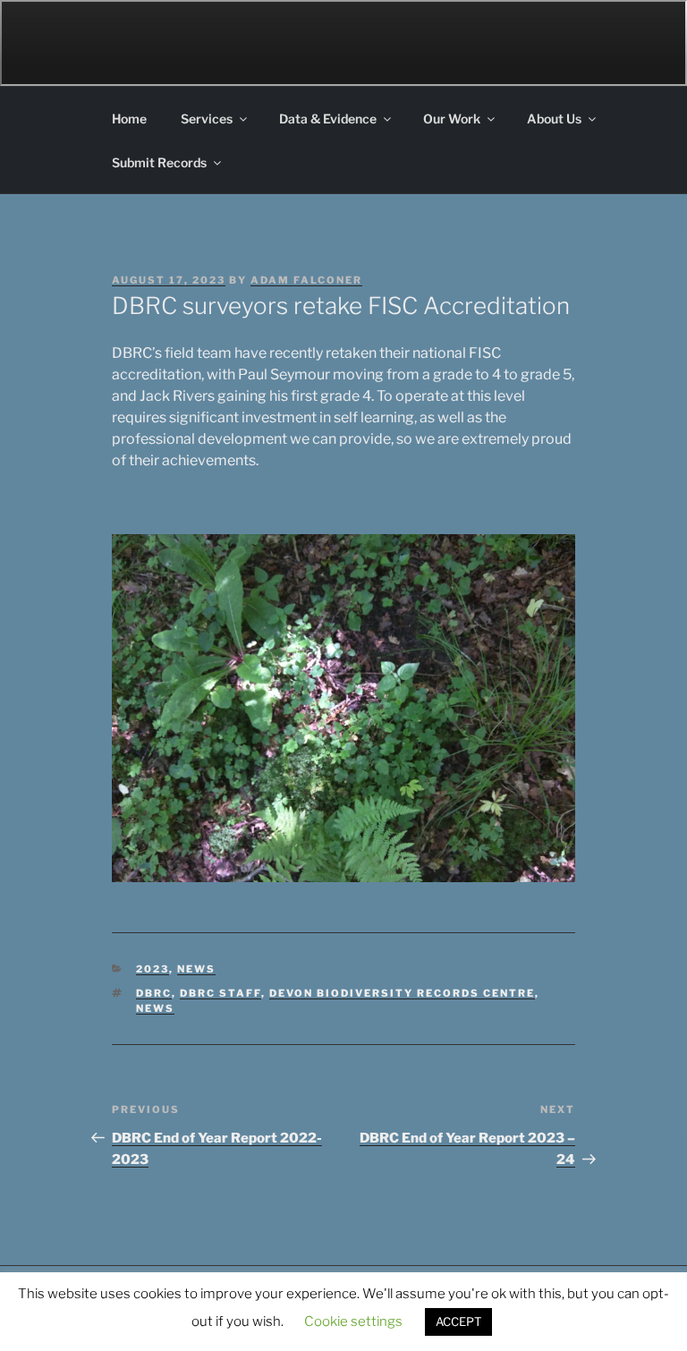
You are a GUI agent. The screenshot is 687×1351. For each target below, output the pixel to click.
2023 (152, 969)
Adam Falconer (306, 280)
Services (207, 118)
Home (129, 118)
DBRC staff (220, 993)
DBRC (154, 993)
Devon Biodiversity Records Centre (402, 993)
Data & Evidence (328, 118)
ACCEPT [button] (458, 1321)
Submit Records (159, 162)
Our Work (451, 118)
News (196, 969)
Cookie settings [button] (353, 1321)
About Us (554, 118)
